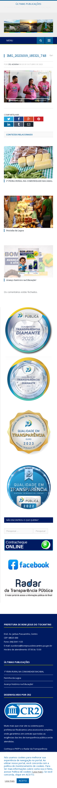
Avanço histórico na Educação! (21, 280)
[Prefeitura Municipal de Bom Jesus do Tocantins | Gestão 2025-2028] (28, 25)
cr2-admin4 (13, 64)
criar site (23, 725)
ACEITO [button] (23, 780)
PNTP (17, 748)
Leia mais (37, 771)
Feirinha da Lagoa (28, 7)
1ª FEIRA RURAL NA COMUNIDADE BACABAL (29, 180)
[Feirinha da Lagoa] (28, 212)
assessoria (37, 729)
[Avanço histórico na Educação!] (28, 261)
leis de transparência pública (33, 737)
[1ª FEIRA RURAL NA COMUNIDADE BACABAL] (28, 162)
